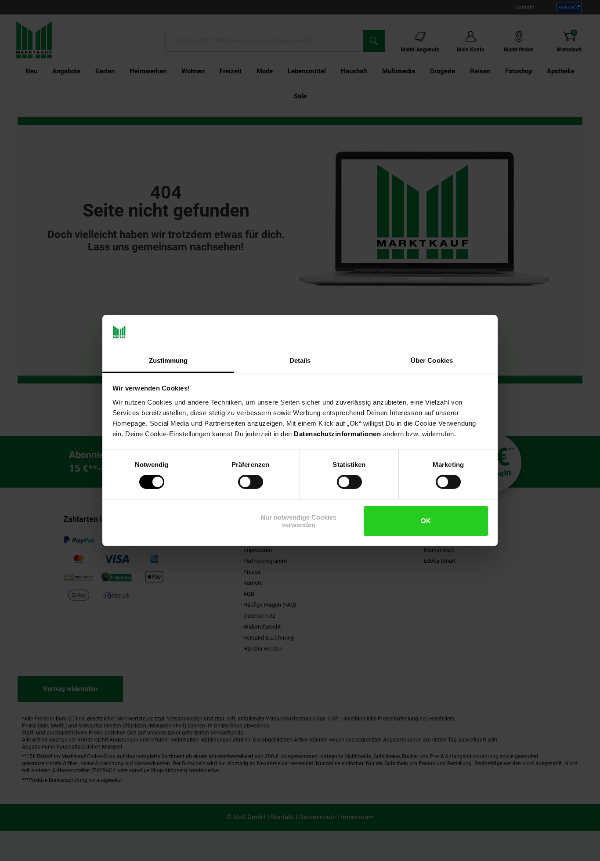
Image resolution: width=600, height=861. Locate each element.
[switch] (250, 482)
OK (426, 521)
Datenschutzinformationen (337, 434)
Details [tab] (300, 360)
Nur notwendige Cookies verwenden (298, 521)
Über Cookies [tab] (432, 360)
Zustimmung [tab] (168, 360)
